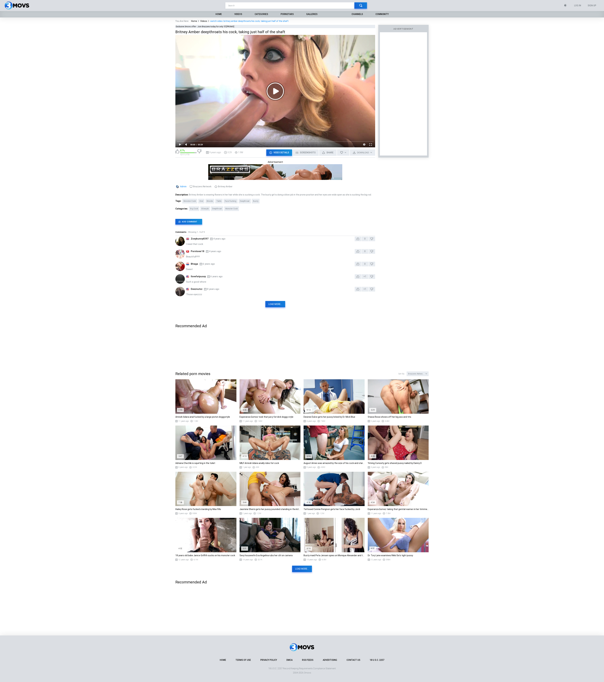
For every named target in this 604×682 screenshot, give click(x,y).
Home (218, 14)
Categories (261, 14)
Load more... (275, 304)
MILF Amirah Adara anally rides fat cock (259, 463)
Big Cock (194, 209)
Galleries (311, 14)
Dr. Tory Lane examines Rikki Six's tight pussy (390, 555)
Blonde (210, 201)
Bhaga (194, 263)
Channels (357, 14)
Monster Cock (190, 201)
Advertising (330, 660)
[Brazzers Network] (275, 178)
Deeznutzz (196, 289)
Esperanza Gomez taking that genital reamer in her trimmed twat (398, 509)
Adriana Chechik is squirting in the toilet (195, 463)
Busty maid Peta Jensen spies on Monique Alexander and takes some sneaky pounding (334, 555)
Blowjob (205, 209)
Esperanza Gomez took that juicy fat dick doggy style (266, 417)
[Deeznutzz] (180, 291)
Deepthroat (245, 201)
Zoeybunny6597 (200, 238)
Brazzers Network (202, 186)
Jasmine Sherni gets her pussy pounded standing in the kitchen (270, 509)
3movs (307, 672)
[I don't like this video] (199, 152)
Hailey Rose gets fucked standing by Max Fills (198, 509)
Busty (255, 201)
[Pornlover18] (180, 254)
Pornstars (287, 14)
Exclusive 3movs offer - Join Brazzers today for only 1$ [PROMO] (205, 26)
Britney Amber (225, 186)
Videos (238, 14)
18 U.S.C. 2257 (377, 660)
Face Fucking (230, 201)
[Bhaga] (180, 266)
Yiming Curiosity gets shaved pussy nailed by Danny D (395, 463)
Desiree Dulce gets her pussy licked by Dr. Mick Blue (329, 417)
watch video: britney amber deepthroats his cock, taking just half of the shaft (249, 21)
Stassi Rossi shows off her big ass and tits (389, 417)
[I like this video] (177, 152)
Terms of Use (243, 660)
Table (218, 201)
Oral (201, 201)
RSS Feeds (307, 660)
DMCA (289, 660)
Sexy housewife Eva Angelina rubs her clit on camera (266, 555)
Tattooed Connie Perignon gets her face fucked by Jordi (332, 509)
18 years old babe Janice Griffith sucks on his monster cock (205, 555)
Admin (183, 186)
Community (382, 14)
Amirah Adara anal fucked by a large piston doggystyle (202, 417)
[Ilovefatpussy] (180, 279)
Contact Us (353, 660)
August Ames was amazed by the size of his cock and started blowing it (334, 463)
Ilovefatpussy (198, 276)
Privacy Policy (268, 660)
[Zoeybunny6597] (180, 241)
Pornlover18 (197, 251)
